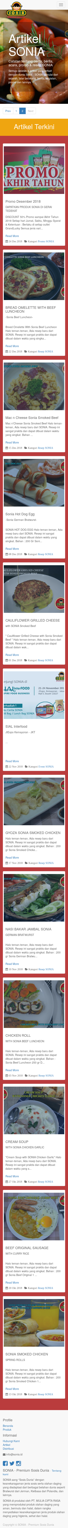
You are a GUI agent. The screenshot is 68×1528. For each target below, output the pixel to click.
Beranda (8, 1426)
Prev (8, 111)
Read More (34, 170)
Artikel (6, 1445)
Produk (7, 1429)
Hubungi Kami (11, 1441)
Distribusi (8, 1448)
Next (30, 111)
